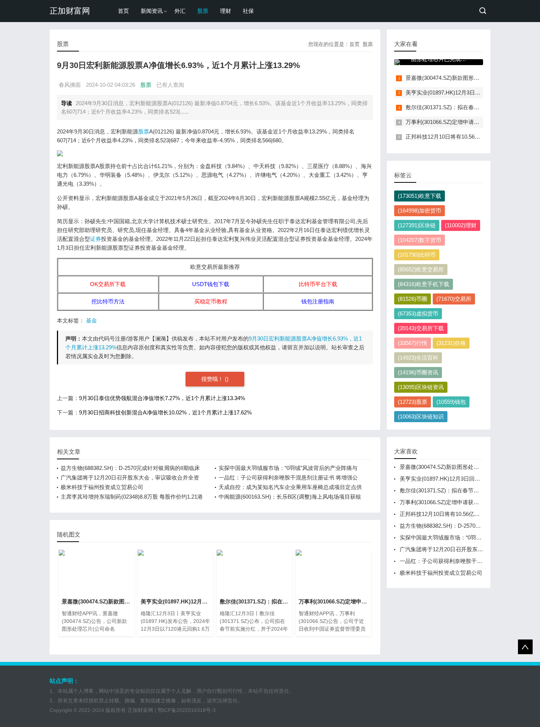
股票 (202, 11)
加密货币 (419, 210)
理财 (225, 11)
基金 (91, 320)
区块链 (417, 225)
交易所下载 (421, 328)
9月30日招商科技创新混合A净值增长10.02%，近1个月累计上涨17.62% (165, 412)
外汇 (180, 11)
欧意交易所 (421, 269)
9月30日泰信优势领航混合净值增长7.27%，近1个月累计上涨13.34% (162, 398)
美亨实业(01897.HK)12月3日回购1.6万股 (455, 92)
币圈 (412, 299)
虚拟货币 (418, 313)
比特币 (417, 255)
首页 (123, 11)
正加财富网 (70, 10)
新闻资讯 (152, 11)
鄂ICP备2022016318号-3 (187, 710)
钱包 (451, 402)
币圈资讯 (418, 372)
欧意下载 (419, 196)
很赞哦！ (213, 379)
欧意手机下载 (423, 284)
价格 (451, 343)
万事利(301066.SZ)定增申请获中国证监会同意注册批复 (473, 122)
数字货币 (419, 240)
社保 (248, 11)
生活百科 (418, 357)
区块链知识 (421, 416)
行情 (412, 343)
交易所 (453, 299)
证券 (95, 239)
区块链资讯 (421, 387)
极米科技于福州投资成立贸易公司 (102, 487)
